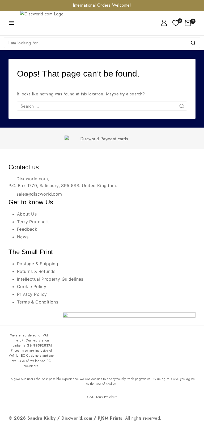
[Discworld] (49, 23)
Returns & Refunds (36, 271)
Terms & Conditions (37, 302)
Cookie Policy (31, 286)
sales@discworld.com (39, 194)
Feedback (27, 229)
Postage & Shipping (37, 263)
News (23, 236)
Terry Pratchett (33, 221)
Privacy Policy (32, 294)
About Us (27, 214)
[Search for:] (102, 106)
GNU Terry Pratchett (102, 397)
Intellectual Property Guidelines (50, 279)
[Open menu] (11, 23)
